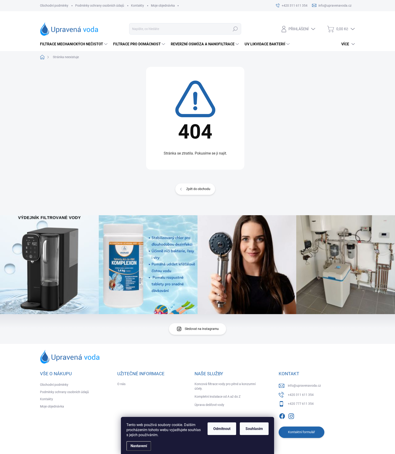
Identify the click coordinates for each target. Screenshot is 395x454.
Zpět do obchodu (198, 189)
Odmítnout (221, 429)
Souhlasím (254, 429)
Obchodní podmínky (54, 5)
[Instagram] (291, 415)
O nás (121, 384)
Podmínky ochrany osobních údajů (99, 5)
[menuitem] (74, 44)
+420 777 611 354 (301, 403)
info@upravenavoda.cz (304, 385)
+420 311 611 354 (301, 395)
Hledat (235, 29)
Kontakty (137, 5)
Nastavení (139, 446)
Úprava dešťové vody (209, 405)
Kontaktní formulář (301, 432)
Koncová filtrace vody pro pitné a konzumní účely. (225, 386)
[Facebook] (282, 415)
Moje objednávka (163, 5)
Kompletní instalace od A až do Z (217, 396)
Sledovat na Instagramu (202, 329)
